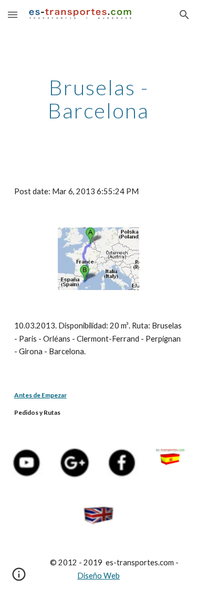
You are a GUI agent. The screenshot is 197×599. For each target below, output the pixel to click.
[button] (12, 14)
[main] (99, 99)
